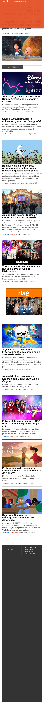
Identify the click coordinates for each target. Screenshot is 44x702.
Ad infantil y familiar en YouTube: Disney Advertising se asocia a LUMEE (21, 99)
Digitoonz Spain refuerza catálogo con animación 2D (18, 517)
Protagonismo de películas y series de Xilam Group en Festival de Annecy (21, 470)
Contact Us (10, 549)
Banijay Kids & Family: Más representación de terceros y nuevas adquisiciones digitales (20, 168)
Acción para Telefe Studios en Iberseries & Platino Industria (19, 216)
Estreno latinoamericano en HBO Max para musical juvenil (21, 423)
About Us (10, 547)
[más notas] (22, 539)
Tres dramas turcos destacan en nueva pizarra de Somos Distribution (21, 269)
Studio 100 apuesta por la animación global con (21, 120)
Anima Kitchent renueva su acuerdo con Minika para (20, 379)
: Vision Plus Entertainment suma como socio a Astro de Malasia (21, 352)
